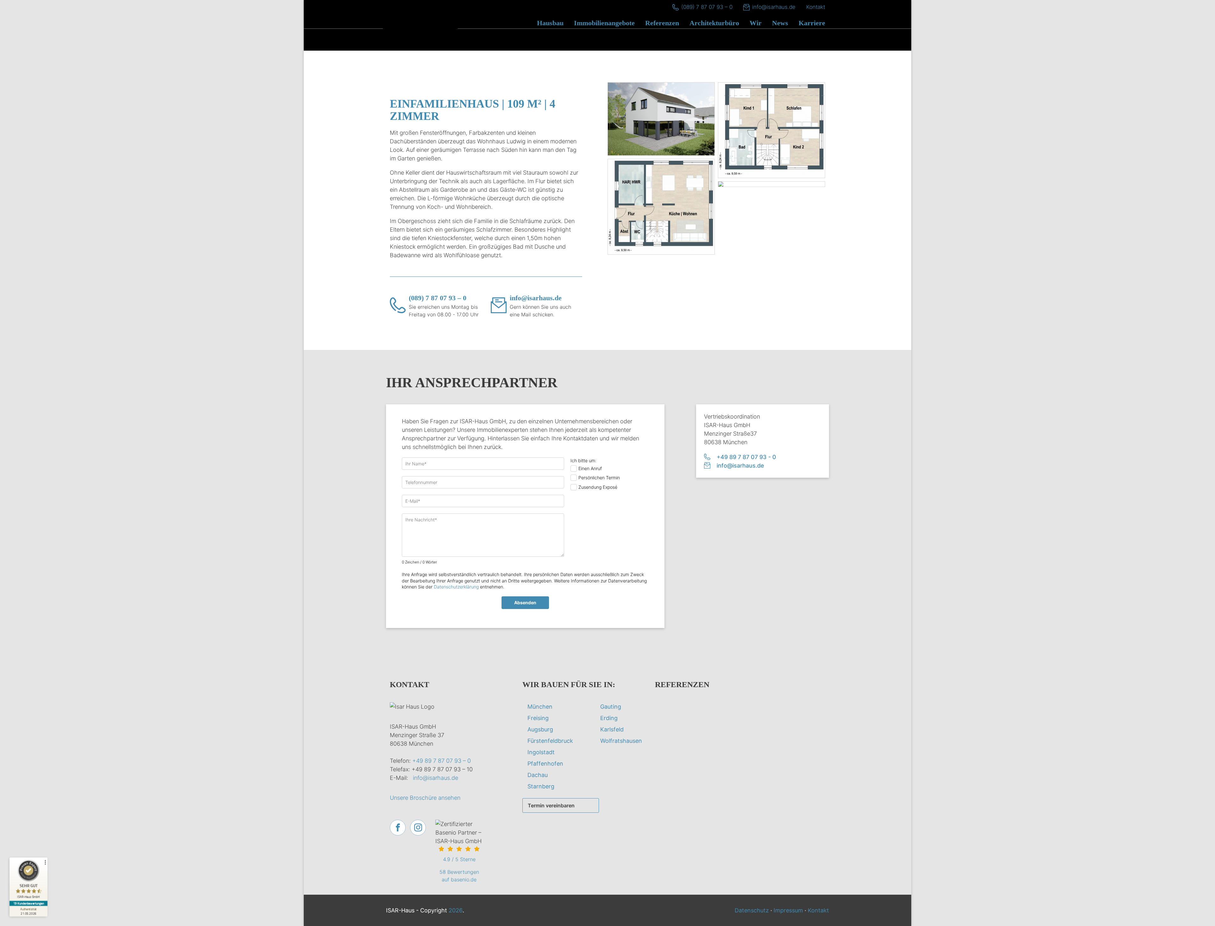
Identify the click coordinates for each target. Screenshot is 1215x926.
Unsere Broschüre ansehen (425, 797)
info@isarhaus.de (773, 7)
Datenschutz (752, 910)
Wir (756, 23)
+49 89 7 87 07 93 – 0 (441, 760)
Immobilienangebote (604, 23)
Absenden (525, 602)
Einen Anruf (590, 468)
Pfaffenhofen (545, 763)
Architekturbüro (714, 23)
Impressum (788, 910)
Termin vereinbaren (551, 805)
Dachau (537, 775)
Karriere (812, 23)
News (780, 23)
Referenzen (662, 23)
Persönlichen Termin (599, 477)
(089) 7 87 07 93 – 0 (706, 7)
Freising (538, 718)
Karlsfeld (612, 729)
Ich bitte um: (583, 460)
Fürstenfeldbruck (550, 740)
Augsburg (540, 729)
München (539, 706)
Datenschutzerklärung (456, 586)
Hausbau (550, 23)
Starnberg (540, 786)
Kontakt (815, 7)
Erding (609, 718)
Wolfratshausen (621, 740)
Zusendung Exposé (597, 487)
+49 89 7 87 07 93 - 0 (746, 457)
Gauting (610, 706)
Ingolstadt (541, 752)
